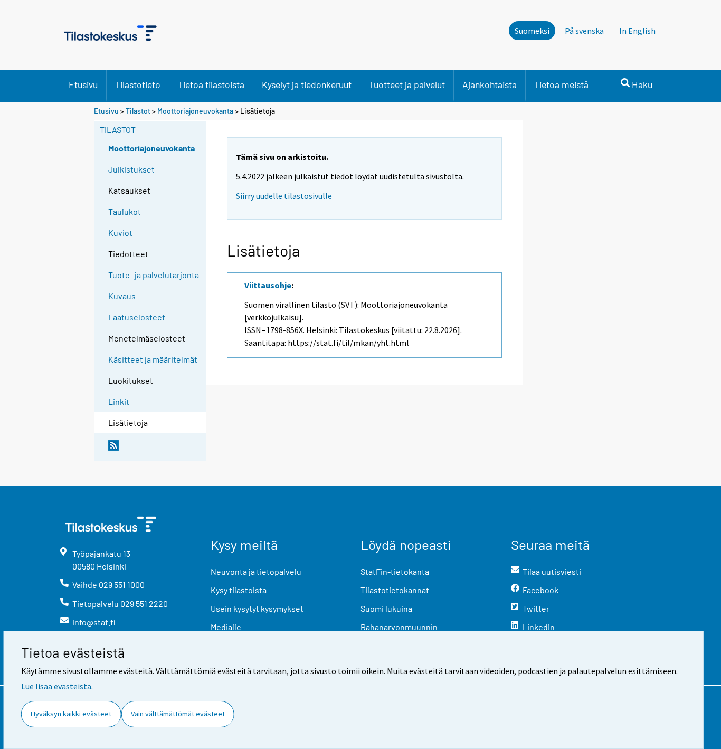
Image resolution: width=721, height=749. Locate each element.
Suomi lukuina (386, 608)
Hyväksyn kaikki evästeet (71, 713)
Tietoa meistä (561, 84)
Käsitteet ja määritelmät (152, 359)
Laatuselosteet (136, 317)
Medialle (226, 627)
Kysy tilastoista (239, 590)
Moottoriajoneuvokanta (195, 111)
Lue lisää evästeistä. (57, 686)
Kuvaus (122, 296)
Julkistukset (131, 169)
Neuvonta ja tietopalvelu (256, 571)
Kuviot (120, 232)
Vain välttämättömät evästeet (178, 713)
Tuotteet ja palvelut (407, 84)
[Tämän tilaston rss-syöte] (154, 449)
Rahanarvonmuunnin (399, 627)
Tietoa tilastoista (211, 84)
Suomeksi (532, 30)
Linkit (118, 401)
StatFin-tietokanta (394, 571)
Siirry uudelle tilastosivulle (284, 196)
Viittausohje (267, 285)
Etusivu (83, 84)
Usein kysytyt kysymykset (257, 608)
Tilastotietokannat (394, 590)
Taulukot (124, 211)
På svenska (584, 30)
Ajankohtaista (489, 84)
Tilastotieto (137, 84)
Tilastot (138, 111)
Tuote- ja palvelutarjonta (153, 275)
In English (637, 30)
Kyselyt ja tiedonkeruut (307, 84)
